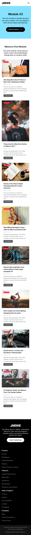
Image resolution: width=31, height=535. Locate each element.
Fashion (6, 165)
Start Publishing (15, 440)
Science (6, 292)
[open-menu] (28, 3)
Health (6, 248)
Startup (6, 103)
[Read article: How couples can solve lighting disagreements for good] (15, 299)
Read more (9, 95)
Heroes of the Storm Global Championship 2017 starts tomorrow (13, 186)
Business (6, 209)
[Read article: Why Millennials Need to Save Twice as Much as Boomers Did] (15, 216)
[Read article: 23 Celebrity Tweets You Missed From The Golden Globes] (15, 378)
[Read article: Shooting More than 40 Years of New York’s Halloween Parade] (15, 68)
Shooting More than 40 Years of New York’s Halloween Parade (15, 81)
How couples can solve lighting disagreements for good (15, 312)
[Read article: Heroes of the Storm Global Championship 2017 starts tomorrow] (15, 172)
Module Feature (14, 29)
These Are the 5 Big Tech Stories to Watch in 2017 (15, 145)
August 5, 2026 (8, 394)
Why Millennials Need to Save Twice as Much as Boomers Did (15, 228)
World (6, 62)
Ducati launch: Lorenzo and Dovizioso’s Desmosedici (13, 351)
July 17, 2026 (7, 84)
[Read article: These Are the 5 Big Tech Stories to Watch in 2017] (15, 120)
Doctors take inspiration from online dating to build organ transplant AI (14, 269)
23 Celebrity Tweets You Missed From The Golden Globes (15, 391)
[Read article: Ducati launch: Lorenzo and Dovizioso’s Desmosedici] (15, 339)
